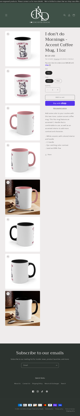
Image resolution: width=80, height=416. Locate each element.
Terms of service (70, 409)
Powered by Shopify (37, 409)
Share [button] (50, 155)
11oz (48, 73)
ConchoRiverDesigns (26, 409)
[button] (6, 15)
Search (63, 383)
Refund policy (49, 409)
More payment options (60, 108)
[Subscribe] (56, 365)
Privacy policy (59, 409)
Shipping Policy (37, 383)
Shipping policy (70, 411)
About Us (17, 383)
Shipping (56, 59)
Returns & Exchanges (52, 383)
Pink (58, 81)
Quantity (48, 85)
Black (49, 81)
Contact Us (26, 383)
